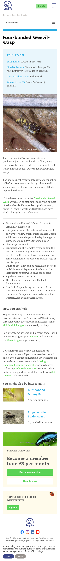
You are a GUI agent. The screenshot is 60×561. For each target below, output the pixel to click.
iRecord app (13, 340)
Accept (8, 556)
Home (8, 15)
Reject (20, 556)
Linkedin (32, 532)
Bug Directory (23, 15)
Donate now (30, 481)
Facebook (22, 532)
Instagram (27, 532)
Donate (41, 5)
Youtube (37, 532)
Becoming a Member (25, 365)
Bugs (14, 15)
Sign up (13, 507)
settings (39, 551)
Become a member (30, 472)
